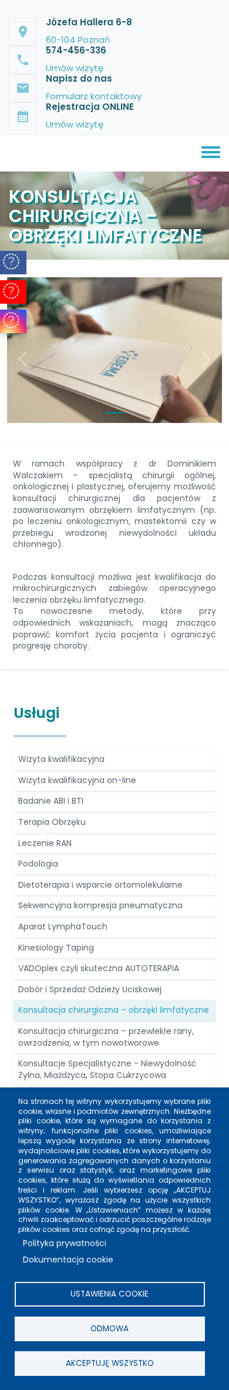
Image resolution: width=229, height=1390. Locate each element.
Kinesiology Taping (56, 947)
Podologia (38, 863)
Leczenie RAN (45, 843)
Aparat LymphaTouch (62, 926)
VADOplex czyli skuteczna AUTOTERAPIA (98, 968)
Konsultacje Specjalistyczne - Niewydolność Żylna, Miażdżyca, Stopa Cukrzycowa (107, 1069)
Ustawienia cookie (109, 1294)
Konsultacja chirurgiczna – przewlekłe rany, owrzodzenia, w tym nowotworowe (106, 1037)
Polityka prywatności (64, 1243)
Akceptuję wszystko (110, 1363)
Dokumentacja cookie (68, 1259)
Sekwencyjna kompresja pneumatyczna (100, 905)
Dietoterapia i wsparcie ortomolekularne (100, 885)
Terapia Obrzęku (52, 822)
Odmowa (109, 1328)
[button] (23, 359)
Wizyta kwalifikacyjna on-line (77, 780)
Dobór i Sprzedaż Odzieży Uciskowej (89, 989)
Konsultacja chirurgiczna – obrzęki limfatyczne (113, 1010)
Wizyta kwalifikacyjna (61, 759)
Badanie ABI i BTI (50, 801)
